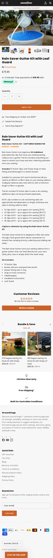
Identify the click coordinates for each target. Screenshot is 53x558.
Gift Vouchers (8, 454)
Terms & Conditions (10, 469)
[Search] (8, 3)
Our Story (6, 458)
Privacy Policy (8, 480)
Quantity (6, 91)
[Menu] (2, 3)
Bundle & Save (26, 324)
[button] (16, 555)
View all (26, 328)
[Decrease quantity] (5, 96)
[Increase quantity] (19, 96)
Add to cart (26, 107)
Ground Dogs (10, 67)
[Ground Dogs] (26, 3)
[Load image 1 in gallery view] (26, 28)
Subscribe (9, 513)
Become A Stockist (10, 465)
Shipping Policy (8, 476)
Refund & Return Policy (12, 473)
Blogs (4, 462)
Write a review (26, 308)
